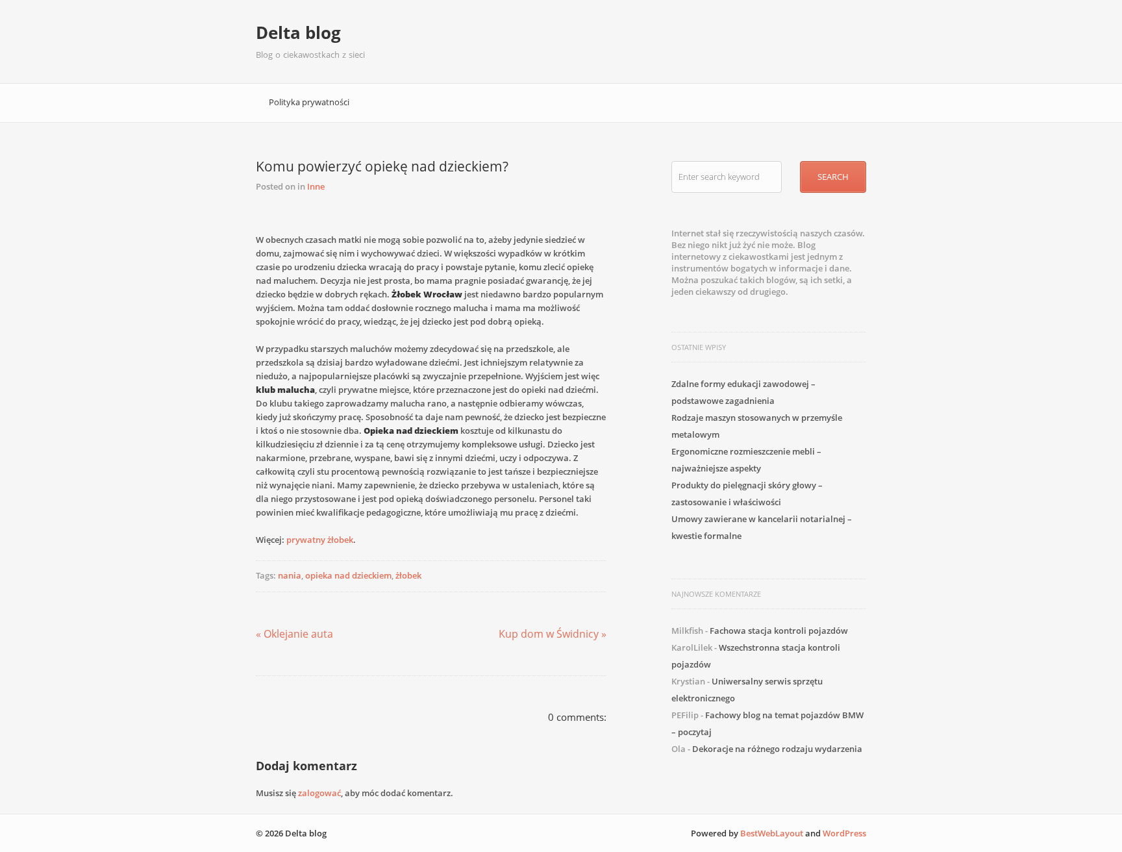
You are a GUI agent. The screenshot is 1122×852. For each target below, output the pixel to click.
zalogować (319, 793)
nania (289, 575)
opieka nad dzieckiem (348, 575)
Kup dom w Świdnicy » (552, 634)
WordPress (844, 833)
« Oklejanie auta (294, 634)
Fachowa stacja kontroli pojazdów (779, 630)
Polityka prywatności (309, 102)
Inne (316, 186)
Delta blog (298, 32)
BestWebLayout (771, 833)
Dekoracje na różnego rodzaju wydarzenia (777, 749)
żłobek (408, 575)
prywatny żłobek (319, 539)
